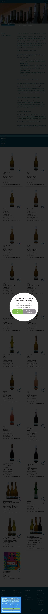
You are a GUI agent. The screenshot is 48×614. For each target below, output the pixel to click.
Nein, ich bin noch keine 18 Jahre (29, 311)
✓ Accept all (11, 608)
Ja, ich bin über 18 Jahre (17, 311)
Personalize (11, 610)
